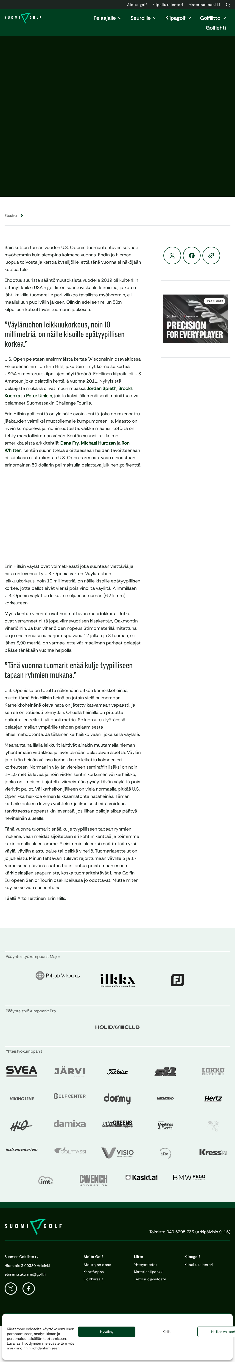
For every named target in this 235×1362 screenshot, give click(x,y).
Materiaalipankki (149, 1272)
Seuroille (141, 18)
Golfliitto (210, 18)
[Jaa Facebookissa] (192, 255)
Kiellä (166, 1332)
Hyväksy (107, 1332)
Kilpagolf (175, 18)
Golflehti (216, 27)
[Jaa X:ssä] (172, 255)
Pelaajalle (105, 18)
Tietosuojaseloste (150, 1279)
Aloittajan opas (97, 1265)
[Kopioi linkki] (211, 255)
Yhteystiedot (145, 1265)
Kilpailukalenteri (199, 1265)
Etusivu (11, 215)
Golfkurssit (93, 1279)
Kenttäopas (94, 1272)
